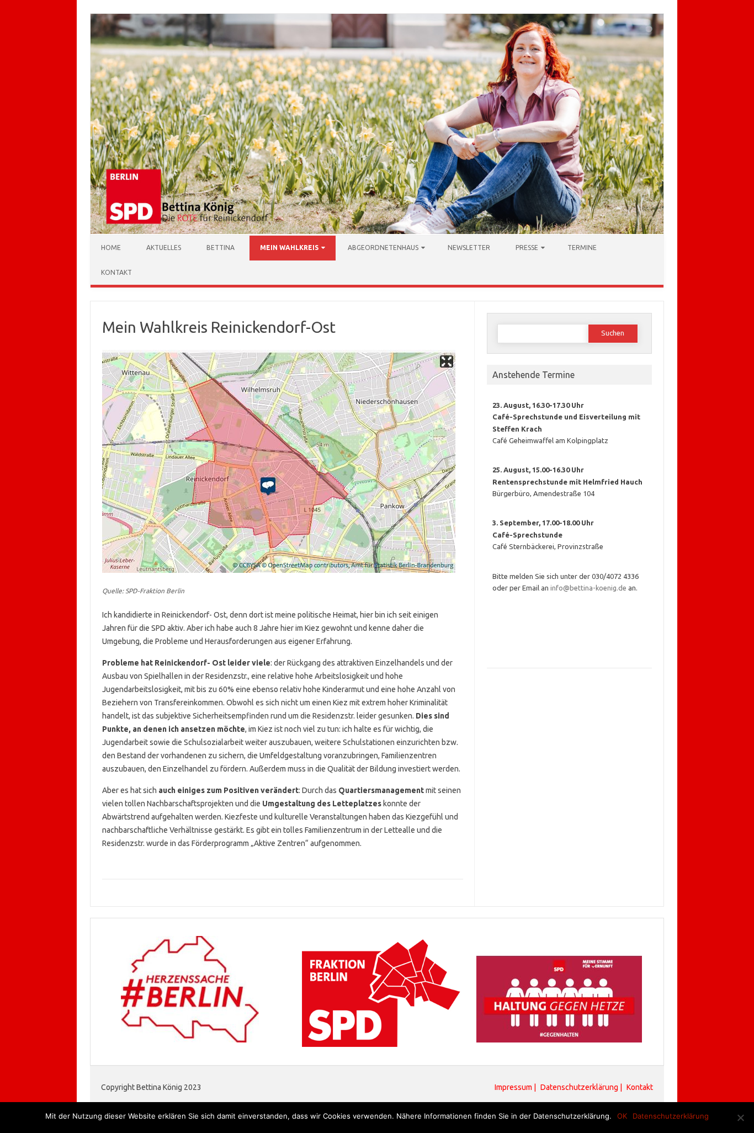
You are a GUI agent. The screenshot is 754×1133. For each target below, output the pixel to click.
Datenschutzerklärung (579, 1087)
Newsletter (469, 247)
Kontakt (116, 272)
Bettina (220, 247)
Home (111, 247)
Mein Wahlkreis (289, 247)
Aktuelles (163, 247)
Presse (527, 247)
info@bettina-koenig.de (588, 588)
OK (622, 1115)
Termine (582, 247)
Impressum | (516, 1087)
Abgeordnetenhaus (383, 247)
